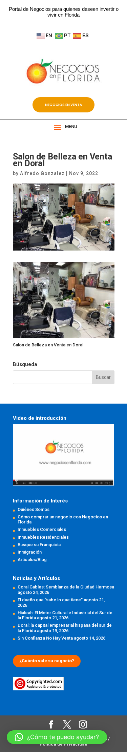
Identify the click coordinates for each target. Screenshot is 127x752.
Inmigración (30, 552)
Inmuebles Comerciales (42, 529)
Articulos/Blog (32, 559)
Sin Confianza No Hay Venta (45, 638)
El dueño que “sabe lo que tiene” (50, 599)
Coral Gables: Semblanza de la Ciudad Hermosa (66, 586)
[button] (57, 737)
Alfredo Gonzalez (42, 173)
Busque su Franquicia (39, 544)
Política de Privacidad (63, 744)
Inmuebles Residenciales (43, 537)
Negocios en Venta (63, 104)
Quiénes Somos (33, 509)
